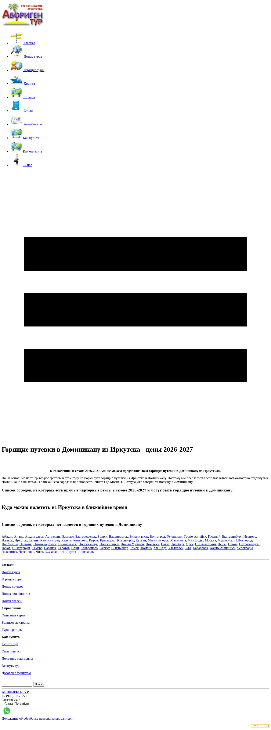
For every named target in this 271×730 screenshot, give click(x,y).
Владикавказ (139, 536)
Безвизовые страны (16, 622)
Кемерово (80, 540)
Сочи (75, 548)
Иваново (249, 536)
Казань (34, 540)
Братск (102, 536)
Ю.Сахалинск (55, 552)
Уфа (188, 548)
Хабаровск (200, 548)
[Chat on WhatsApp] (7, 714)
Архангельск (34, 536)
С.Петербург (21, 548)
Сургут (105, 548)
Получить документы (17, 658)
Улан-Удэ (160, 548)
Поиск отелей (12, 601)
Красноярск (125, 540)
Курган (141, 540)
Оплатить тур (11, 651)
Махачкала (178, 540)
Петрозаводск (249, 544)
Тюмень (146, 548)
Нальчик (25, 544)
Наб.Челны (10, 544)
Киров (93, 540)
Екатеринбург (232, 536)
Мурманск (225, 540)
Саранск (50, 548)
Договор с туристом (16, 673)
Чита (39, 552)
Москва (210, 540)
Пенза (222, 544)
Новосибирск (109, 544)
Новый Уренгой (132, 544)
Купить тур (10, 644)
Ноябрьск (152, 544)
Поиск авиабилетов (16, 593)
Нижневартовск (45, 544)
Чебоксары (245, 548)
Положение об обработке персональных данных (37, 718)
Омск (165, 544)
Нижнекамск (67, 544)
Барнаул (68, 536)
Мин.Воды (195, 540)
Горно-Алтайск (195, 536)
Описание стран (13, 615)
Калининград (50, 540)
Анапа (18, 536)
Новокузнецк (88, 544)
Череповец (26, 552)
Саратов (64, 548)
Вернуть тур (10, 666)
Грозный (214, 536)
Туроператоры (12, 629)
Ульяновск (175, 548)
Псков (6, 548)
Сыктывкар (119, 548)
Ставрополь (89, 548)
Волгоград (157, 536)
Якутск (71, 552)
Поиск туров (11, 572)
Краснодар (107, 540)
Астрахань (53, 536)
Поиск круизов (13, 586)
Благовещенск (85, 536)
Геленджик (175, 536)
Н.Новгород (243, 540)
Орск (189, 544)
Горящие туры (12, 579)
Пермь (232, 544)
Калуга (66, 540)
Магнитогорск (158, 540)
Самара (37, 548)
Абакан (7, 536)
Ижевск (7, 540)
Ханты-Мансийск (222, 548)
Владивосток (118, 536)
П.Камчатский (205, 544)
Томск (134, 548)
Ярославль (86, 552)
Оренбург (177, 544)
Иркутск (21, 540)
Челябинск (9, 552)
